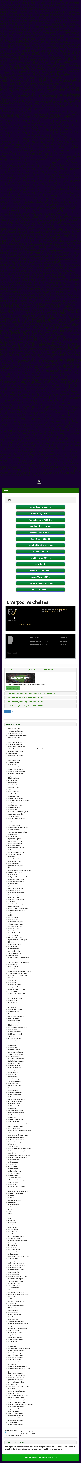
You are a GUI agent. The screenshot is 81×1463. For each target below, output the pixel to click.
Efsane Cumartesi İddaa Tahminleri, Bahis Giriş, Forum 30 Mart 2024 (31, 693)
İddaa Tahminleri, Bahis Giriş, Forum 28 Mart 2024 (24, 702)
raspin (16, 609)
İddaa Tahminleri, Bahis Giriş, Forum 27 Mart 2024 (24, 706)
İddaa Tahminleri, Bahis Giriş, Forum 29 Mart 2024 (24, 697)
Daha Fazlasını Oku (13, 688)
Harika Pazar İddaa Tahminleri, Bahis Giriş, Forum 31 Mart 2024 (29, 670)
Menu (6, 490)
